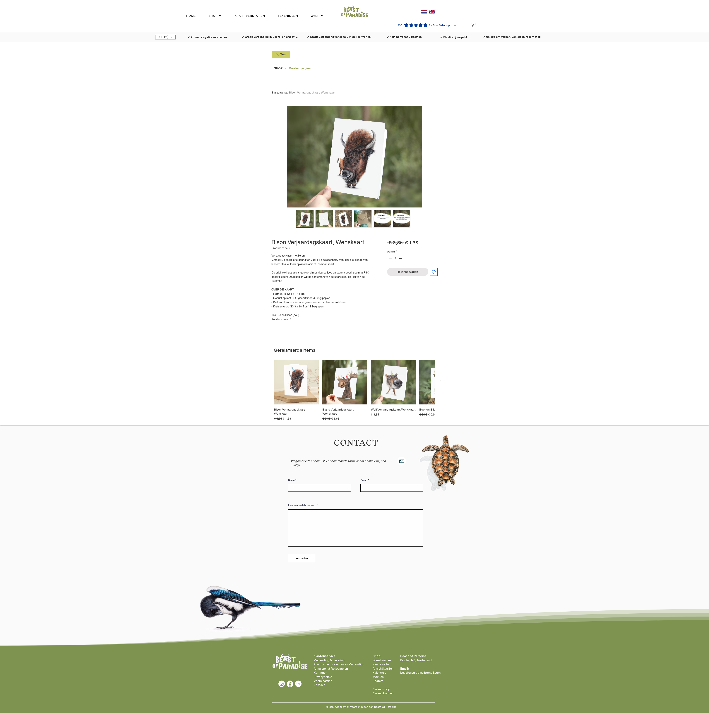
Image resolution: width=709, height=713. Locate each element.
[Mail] (401, 461)
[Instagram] (281, 684)
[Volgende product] (441, 382)
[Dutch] (424, 11)
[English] (432, 11)
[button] (215, 16)
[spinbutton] (395, 258)
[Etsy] (298, 684)
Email (364, 480)
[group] (354, 390)
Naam (291, 480)
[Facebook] (290, 684)
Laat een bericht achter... (302, 505)
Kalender (379, 673)
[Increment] (401, 258)
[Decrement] (390, 258)
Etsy (454, 25)
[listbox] (165, 37)
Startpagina (279, 92)
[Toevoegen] (434, 272)
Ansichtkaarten (383, 669)
